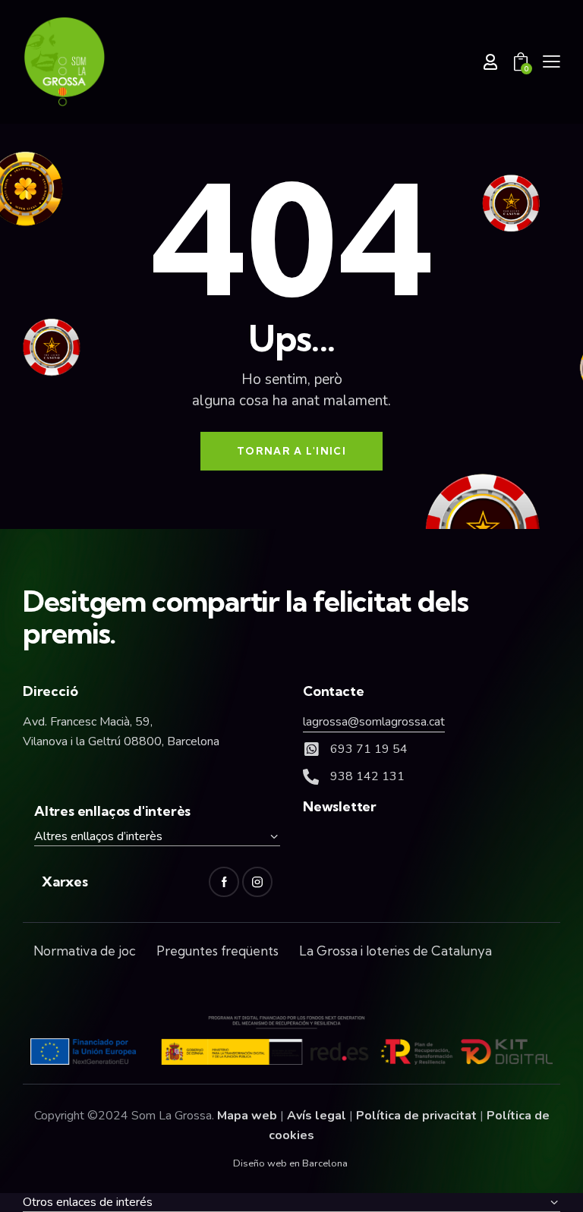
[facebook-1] (224, 882)
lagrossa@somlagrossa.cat (374, 721)
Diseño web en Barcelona (290, 1163)
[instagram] (257, 882)
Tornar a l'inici (291, 451)
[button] (551, 61)
